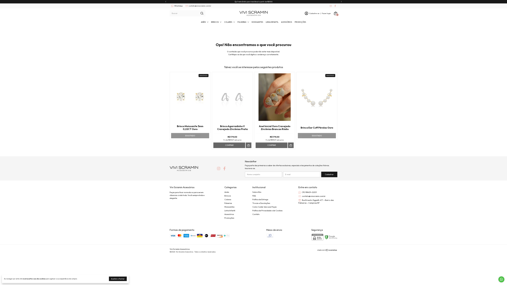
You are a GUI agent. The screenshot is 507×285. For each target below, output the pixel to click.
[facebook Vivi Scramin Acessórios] (335, 6)
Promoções (300, 22)
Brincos (215, 22)
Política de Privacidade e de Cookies (267, 210)
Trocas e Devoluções (261, 203)
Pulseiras (242, 22)
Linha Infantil (272, 22)
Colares (228, 22)
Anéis (203, 22)
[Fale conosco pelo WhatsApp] (501, 279)
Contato (256, 214)
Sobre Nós (256, 192)
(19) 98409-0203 (309, 192)
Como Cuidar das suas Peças (264, 207)
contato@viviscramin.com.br (200, 6)
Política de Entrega (260, 199)
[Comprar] (248, 145)
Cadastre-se (314, 13)
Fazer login (326, 13)
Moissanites (257, 22)
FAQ (254, 196)
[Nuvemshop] (327, 250)
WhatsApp (178, 6)
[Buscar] (201, 13)
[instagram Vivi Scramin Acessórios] (330, 6)
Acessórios (286, 22)
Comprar (229, 145)
